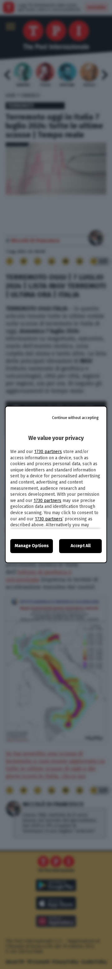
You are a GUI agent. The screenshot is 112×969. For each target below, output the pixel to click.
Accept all (81, 545)
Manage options (32, 545)
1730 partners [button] (48, 451)
